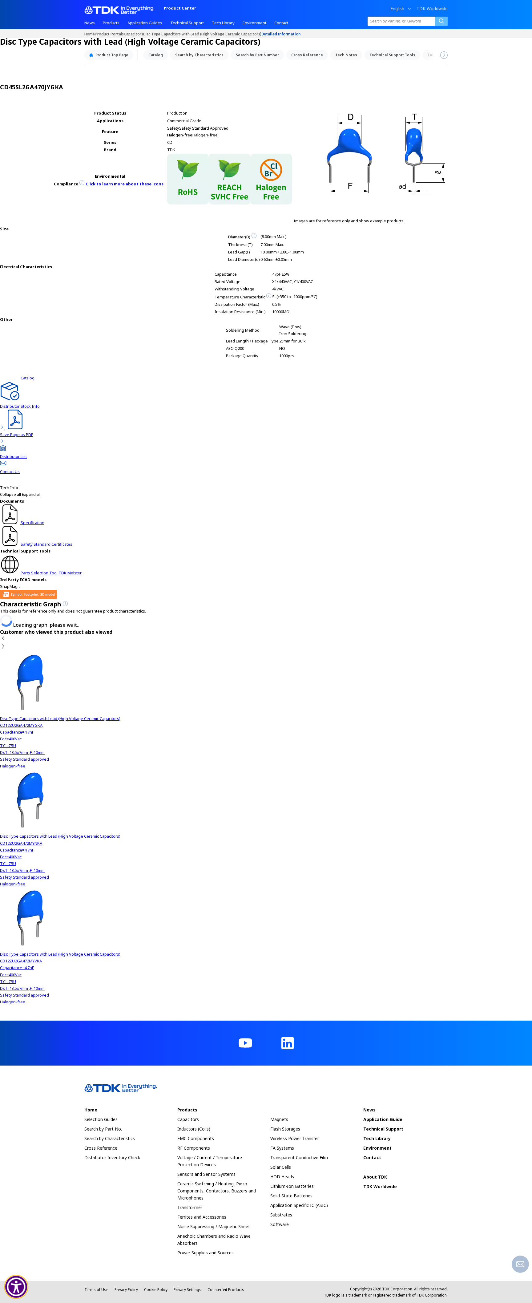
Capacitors (133, 33)
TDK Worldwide (432, 8)
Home (89, 33)
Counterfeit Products (226, 1289)
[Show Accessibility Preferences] (16, 1287)
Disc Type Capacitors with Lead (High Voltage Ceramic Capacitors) (202, 33)
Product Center (180, 8)
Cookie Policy (155, 1289)
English (397, 8)
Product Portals (109, 33)
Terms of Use (96, 1289)
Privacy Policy (126, 1289)
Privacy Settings (187, 1289)
